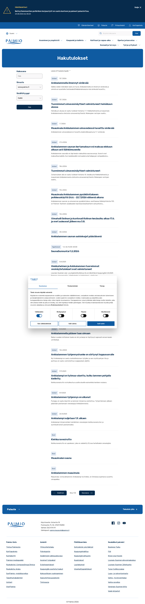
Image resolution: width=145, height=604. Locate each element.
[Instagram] (118, 523)
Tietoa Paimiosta (13, 547)
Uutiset (9, 582)
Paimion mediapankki (14, 560)
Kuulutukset (79, 560)
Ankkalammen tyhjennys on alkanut (71, 397)
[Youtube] (124, 523)
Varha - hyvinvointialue (117, 578)
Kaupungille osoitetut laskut (51, 569)
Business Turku (114, 547)
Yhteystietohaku (47, 547)
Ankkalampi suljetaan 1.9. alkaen (68, 418)
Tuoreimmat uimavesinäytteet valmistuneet (75, 170)
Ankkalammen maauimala (65, 473)
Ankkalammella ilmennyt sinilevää (69, 83)
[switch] (61, 315)
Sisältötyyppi (23, 93)
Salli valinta (72, 323)
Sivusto (20, 82)
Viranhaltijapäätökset (83, 569)
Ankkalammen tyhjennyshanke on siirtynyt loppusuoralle (82, 354)
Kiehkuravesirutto (61, 439)
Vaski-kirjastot (114, 591)
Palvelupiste (45, 551)
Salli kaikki (101, 323)
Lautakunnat (79, 565)
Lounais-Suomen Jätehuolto (119, 565)
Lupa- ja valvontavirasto (118, 573)
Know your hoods (115, 556)
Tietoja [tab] (102, 286)
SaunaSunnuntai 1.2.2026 (65, 251)
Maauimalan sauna (61, 458)
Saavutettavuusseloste (49, 578)
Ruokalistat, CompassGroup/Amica (20, 565)
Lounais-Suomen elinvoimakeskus (122, 560)
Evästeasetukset (47, 565)
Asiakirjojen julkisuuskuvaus (51, 556)
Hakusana (21, 71)
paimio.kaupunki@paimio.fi (59, 530)
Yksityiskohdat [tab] (72, 286)
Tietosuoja (44, 582)
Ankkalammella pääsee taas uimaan (70, 333)
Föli (109, 551)
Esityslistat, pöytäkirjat (83, 547)
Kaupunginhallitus (81, 551)
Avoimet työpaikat (47, 560)
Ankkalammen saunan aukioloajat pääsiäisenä (76, 236)
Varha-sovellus (114, 582)
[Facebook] (113, 523)
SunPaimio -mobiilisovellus (17, 573)
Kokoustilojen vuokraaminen (51, 573)
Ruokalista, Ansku (13, 569)
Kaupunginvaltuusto (82, 556)
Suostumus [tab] (43, 286)
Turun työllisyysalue (116, 569)
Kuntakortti (11, 556)
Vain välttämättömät (44, 323)
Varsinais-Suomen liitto (117, 587)
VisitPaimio (10, 587)
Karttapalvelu (11, 551)
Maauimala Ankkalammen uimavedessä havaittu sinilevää (82, 128)
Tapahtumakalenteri (14, 578)
